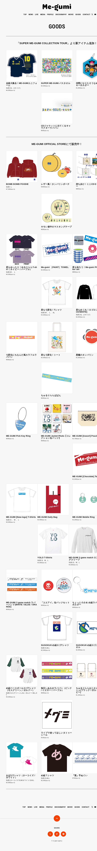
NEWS (31, 14)
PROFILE (50, 14)
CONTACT (86, 14)
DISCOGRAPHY (61, 14)
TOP (25, 14)
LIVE (36, 14)
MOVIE (71, 14)
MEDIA (42, 14)
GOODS (78, 14)
